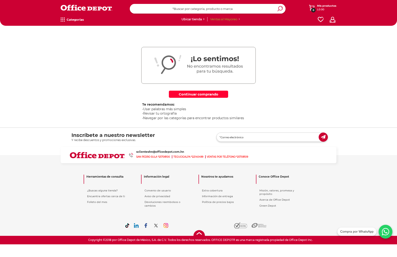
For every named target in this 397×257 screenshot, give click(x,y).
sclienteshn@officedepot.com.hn (160, 151)
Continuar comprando (198, 94)
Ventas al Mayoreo (223, 19)
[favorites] (321, 20)
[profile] (332, 20)
